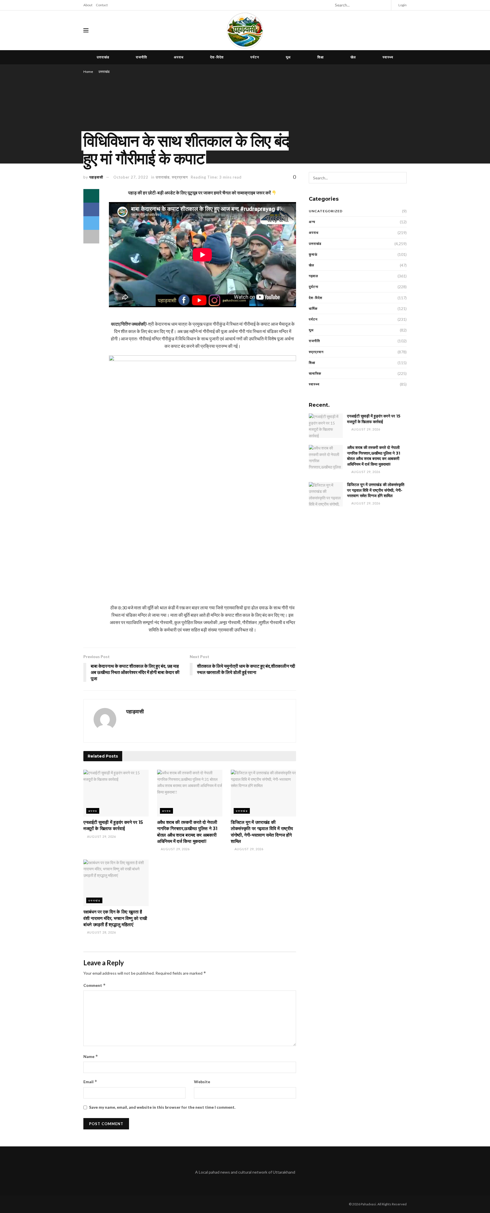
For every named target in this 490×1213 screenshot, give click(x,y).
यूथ (288, 57)
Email (90, 1081)
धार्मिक (313, 308)
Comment (94, 985)
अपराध (178, 57)
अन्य (312, 222)
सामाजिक (315, 373)
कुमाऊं (313, 254)
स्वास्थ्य (388, 57)
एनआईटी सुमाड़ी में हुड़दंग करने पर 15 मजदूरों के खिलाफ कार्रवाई (373, 418)
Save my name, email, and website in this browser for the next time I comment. (162, 1107)
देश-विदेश (217, 57)
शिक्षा (320, 57)
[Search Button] (384, 5)
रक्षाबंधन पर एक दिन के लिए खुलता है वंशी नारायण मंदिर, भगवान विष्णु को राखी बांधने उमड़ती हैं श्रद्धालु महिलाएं (115, 918)
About (87, 5)
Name (90, 1056)
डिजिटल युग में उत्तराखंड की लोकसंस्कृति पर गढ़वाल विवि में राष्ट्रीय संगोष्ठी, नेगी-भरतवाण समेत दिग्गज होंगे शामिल (375, 490)
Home (88, 71)
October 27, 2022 (130, 177)
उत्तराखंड (103, 57)
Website (202, 1081)
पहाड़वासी (96, 177)
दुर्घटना (313, 287)
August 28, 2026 (101, 932)
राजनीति (141, 57)
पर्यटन (254, 57)
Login (402, 5)
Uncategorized (326, 211)
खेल (353, 57)
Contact (102, 5)
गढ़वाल (313, 276)
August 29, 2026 (101, 836)
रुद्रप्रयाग (180, 177)
